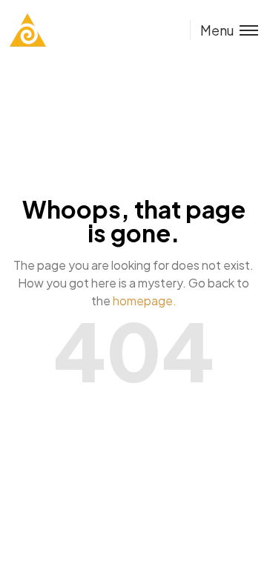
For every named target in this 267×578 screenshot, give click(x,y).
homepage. (145, 300)
